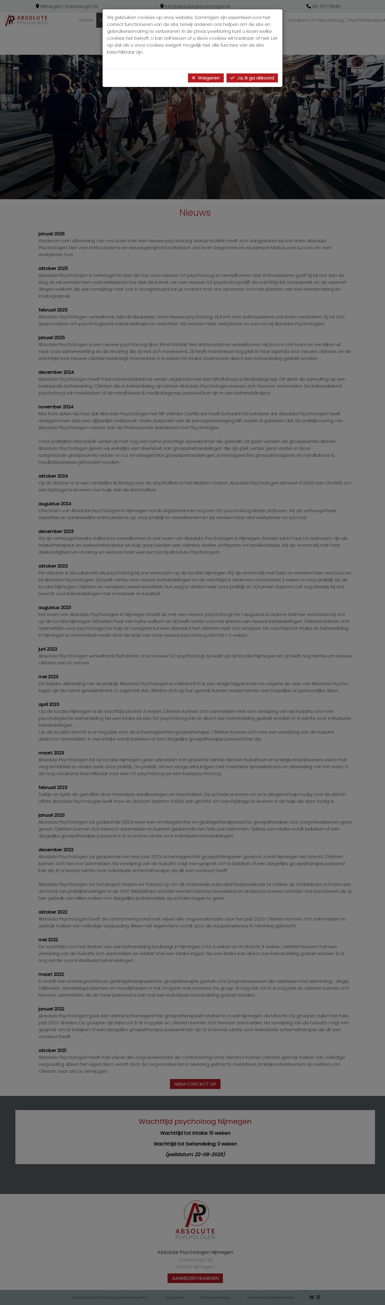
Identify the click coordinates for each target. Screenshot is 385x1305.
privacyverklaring (212, 31)
